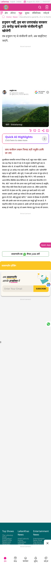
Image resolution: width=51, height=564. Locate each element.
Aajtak (12, 1)
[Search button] (40, 7)
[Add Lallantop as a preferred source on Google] (40, 92)
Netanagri (6, 544)
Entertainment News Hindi (38, 540)
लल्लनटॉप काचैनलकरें (25, 253)
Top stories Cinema (40, 542)
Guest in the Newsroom (7, 541)
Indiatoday (20, 1)
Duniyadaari (7, 539)
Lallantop (5, 1)
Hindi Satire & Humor (23, 540)
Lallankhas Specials (22, 543)
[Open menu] (1, 13)
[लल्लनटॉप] (6, 7)
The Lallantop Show (7, 536)
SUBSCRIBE (41, 288)
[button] (47, 7)
